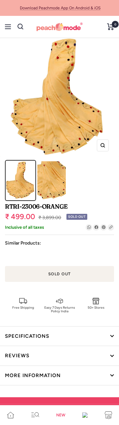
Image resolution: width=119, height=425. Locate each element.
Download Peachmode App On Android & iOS (60, 8)
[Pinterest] (103, 227)
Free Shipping (23, 307)
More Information (33, 375)
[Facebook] (96, 227)
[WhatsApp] (89, 227)
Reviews (17, 356)
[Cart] (110, 26)
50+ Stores (96, 307)
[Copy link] (110, 227)
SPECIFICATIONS (27, 336)
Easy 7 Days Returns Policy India (59, 309)
